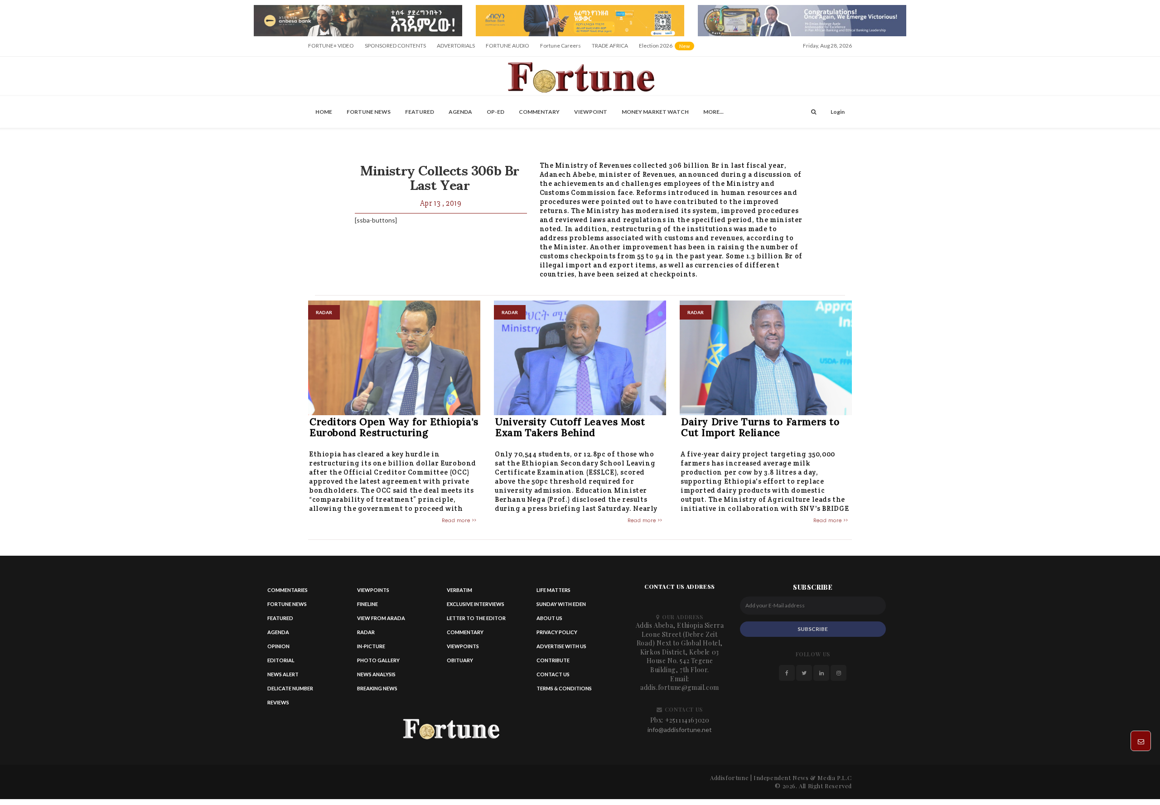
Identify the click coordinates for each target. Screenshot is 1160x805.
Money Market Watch (655, 111)
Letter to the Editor (476, 618)
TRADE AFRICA (610, 45)
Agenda (460, 111)
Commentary (539, 111)
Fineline (367, 604)
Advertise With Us (561, 646)
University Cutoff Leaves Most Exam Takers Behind (570, 427)
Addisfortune (729, 777)
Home (323, 111)
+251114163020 (687, 720)
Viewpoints (373, 590)
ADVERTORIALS (456, 45)
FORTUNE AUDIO (507, 45)
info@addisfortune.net (680, 729)
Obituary (460, 660)
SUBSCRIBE (813, 629)
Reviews (278, 702)
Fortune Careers (560, 45)
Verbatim (459, 590)
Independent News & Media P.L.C (803, 777)
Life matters (553, 590)
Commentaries (287, 590)
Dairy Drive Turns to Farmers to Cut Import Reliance (760, 427)
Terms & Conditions (564, 688)
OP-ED (495, 111)
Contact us (553, 674)
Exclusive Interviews (475, 604)
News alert (283, 674)
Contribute (553, 660)
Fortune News (369, 111)
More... (713, 111)
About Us (549, 618)
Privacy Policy (556, 632)
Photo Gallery (378, 660)
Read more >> (459, 520)
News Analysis (376, 674)
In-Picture (371, 646)
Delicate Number (290, 688)
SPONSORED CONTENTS (395, 45)
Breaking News (377, 688)
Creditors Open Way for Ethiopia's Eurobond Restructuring (393, 427)
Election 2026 (667, 48)
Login (838, 111)
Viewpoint (590, 111)
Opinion (278, 646)
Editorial (281, 660)
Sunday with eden (561, 604)
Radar (366, 632)
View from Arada (381, 618)
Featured (419, 111)
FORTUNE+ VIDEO (331, 45)
